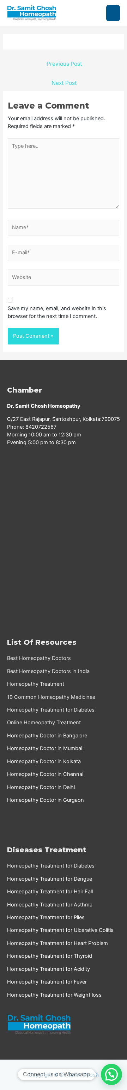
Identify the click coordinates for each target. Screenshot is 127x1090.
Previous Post (64, 63)
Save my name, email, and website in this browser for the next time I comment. (57, 312)
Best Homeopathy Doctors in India (48, 671)
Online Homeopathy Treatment (44, 722)
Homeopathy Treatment (35, 684)
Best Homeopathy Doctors (39, 658)
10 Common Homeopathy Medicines (51, 697)
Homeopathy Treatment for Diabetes (51, 710)
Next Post (64, 83)
